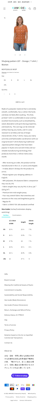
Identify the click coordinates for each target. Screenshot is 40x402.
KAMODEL (11, 393)
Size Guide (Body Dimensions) (15, 300)
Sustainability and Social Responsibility (18, 295)
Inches (6, 215)
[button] (4, 8)
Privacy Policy (9, 330)
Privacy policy (10, 397)
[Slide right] (24, 54)
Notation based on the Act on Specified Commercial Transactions (18, 336)
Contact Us (8, 343)
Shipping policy (32, 397)
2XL (5, 85)
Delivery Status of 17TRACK (14, 315)
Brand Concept (9, 280)
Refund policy (32, 393)
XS (5, 80)
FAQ (5, 320)
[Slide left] (15, 54)
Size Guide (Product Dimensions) (16, 305)
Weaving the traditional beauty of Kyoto (18, 285)
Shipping (4, 72)
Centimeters (16, 215)
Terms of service (10, 325)
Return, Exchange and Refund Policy (17, 310)
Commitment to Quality (13, 290)
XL (31, 80)
